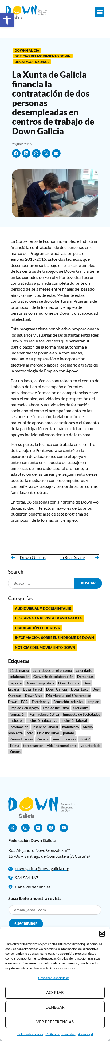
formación (17, 714)
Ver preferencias (55, 1021)
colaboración (19, 676)
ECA (24, 702)
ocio (30, 733)
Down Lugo (79, 689)
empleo (93, 702)
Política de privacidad (61, 1034)
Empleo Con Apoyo (24, 708)
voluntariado (90, 745)
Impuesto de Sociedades (81, 714)
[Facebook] (51, 828)
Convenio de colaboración (53, 676)
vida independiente (62, 745)
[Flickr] (38, 828)
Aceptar (55, 992)
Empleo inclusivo (56, 708)
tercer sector (33, 745)
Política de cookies (30, 1034)
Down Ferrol (32, 689)
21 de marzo (19, 670)
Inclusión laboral (74, 720)
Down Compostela (40, 683)
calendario (84, 670)
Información (19, 727)
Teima (14, 745)
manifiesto (70, 727)
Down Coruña (68, 683)
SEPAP (85, 739)
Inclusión (16, 720)
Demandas (85, 676)
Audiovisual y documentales (43, 608)
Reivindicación (21, 739)
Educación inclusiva (68, 702)
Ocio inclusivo (48, 733)
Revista (43, 739)
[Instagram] (25, 828)
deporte (16, 683)
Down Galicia (27, 50)
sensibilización (64, 739)
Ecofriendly (40, 702)
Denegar (55, 1007)
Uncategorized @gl (32, 62)
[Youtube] (64, 828)
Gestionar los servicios (53, 978)
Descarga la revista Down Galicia (48, 618)
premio (68, 733)
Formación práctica (44, 714)
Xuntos (15, 752)
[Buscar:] (41, 583)
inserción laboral (45, 727)
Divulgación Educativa (37, 628)
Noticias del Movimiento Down (42, 56)
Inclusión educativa (42, 720)
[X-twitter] (12, 828)
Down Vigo (33, 695)
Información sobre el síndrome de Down (54, 637)
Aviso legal (85, 1034)
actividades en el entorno (52, 670)
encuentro (80, 708)
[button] (7, 20)
